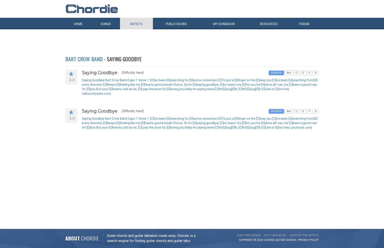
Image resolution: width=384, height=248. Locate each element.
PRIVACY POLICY (308, 240)
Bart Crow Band (84, 59)
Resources (269, 24)
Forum (304, 24)
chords (291, 240)
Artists (136, 24)
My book (224, 24)
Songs (106, 24)
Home (78, 24)
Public (176, 24)
